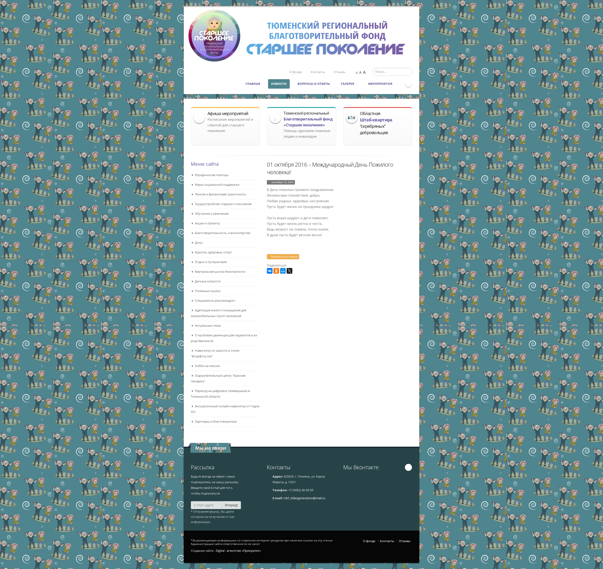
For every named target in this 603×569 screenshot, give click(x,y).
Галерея (348, 84)
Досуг (198, 243)
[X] (289, 271)
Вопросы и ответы (313, 84)
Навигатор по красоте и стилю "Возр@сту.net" (215, 353)
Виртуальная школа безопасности (219, 272)
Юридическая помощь (211, 175)
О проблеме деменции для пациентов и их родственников (224, 338)
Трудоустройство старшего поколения (223, 204)
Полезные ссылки (207, 291)
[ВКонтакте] (270, 271)
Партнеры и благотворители (215, 422)
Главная (252, 84)
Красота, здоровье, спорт (213, 252)
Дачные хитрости (207, 281)
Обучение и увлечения (211, 214)
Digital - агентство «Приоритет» (238, 551)
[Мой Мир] (283, 271)
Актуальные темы (207, 326)
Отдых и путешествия (210, 262)
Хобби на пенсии (207, 366)
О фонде (295, 72)
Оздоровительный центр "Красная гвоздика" (218, 378)
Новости (279, 84)
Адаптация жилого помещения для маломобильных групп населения (218, 313)
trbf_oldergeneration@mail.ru (304, 498)
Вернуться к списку (284, 257)
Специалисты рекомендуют (214, 301)
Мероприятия (380, 84)
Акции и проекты (207, 223)
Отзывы (339, 72)
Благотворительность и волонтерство (222, 233)
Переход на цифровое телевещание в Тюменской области (220, 394)
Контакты (318, 72)
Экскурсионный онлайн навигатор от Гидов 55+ (225, 409)
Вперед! (231, 505)
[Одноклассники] (276, 271)
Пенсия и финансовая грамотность (220, 194)
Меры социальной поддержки (216, 185)
